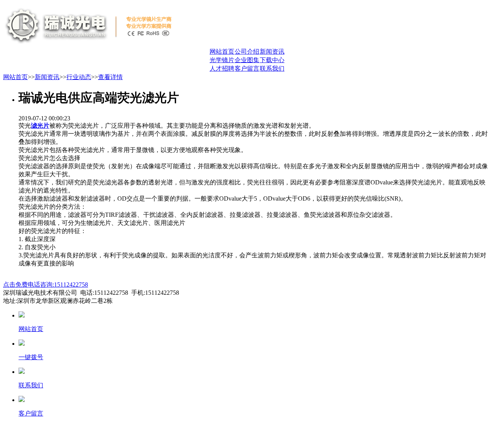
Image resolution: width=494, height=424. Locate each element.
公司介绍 (247, 51)
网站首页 (222, 51)
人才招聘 (222, 68)
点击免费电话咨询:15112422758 (45, 284)
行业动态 (78, 77)
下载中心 (272, 60)
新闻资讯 (272, 51)
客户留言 (247, 68)
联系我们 (272, 68)
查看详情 (110, 77)
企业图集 (247, 60)
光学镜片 (222, 60)
